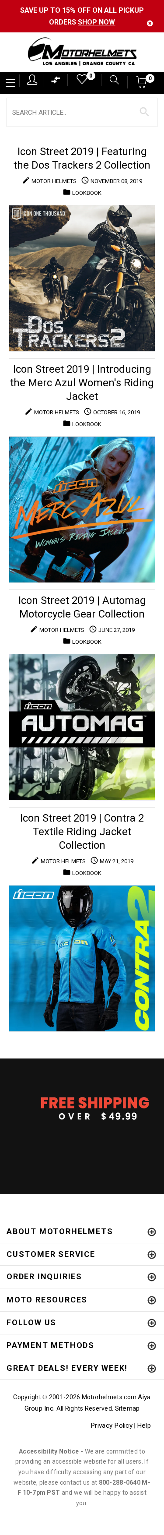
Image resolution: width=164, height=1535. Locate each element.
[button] (142, 85)
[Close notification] (150, 23)
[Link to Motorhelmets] (82, 52)
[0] (79, 81)
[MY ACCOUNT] (32, 79)
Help (144, 1425)
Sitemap (127, 1408)
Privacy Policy (112, 1425)
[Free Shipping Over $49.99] (82, 1108)
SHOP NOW (96, 22)
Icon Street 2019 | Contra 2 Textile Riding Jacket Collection (82, 831)
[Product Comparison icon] (56, 82)
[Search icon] (110, 80)
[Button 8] (144, 112)
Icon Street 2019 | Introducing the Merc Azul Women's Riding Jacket (82, 382)
